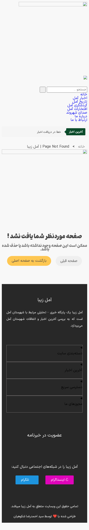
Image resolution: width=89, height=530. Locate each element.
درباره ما (81, 116)
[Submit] (43, 90)
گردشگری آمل (77, 105)
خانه (83, 94)
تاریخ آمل (79, 101)
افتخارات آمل (77, 109)
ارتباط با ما (79, 120)
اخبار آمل (80, 98)
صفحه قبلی (68, 261)
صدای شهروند (76, 112)
